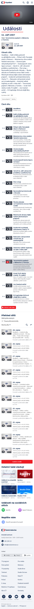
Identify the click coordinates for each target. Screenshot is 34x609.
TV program (5, 561)
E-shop (3, 583)
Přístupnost (23, 606)
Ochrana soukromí (12, 606)
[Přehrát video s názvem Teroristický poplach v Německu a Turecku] (17, 15)
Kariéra (20, 579)
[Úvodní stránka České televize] (9, 530)
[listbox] (17, 555)
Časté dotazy (22, 587)
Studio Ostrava (22, 572)
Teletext (4, 572)
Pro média (21, 561)
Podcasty (4, 576)
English (3, 606)
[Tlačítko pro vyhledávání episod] (26, 325)
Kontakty (21, 590)
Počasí (3, 579)
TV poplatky (5, 568)
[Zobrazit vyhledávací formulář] (23, 2)
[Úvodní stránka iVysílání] (6, 2)
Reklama (20, 565)
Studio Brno (21, 568)
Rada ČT (20, 576)
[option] (7, 555)
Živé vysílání (5, 565)
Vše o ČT (4, 590)
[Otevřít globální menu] (32, 2)
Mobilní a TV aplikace (8, 587)
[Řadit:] (31, 324)
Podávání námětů (23, 583)
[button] (17, 15)
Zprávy (14, 99)
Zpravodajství (6, 99)
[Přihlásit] (28, 2)
